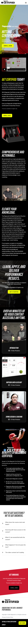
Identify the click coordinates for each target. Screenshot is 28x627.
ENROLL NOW (8, 45)
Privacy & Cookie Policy (7, 617)
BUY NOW (22, 623)
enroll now (7, 115)
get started (14, 292)
